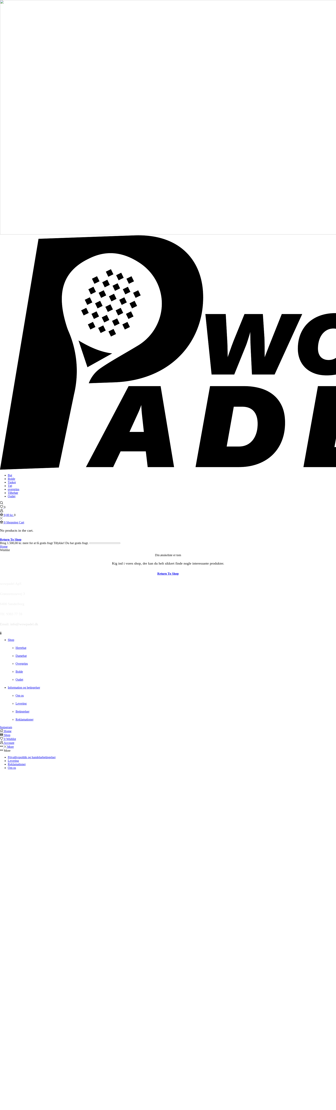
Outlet (11, 496)
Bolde (11, 478)
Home (4, 546)
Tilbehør (13, 492)
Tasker (12, 482)
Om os (12, 767)
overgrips (13, 489)
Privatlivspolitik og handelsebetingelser (32, 757)
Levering (13, 760)
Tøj (10, 485)
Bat (10, 475)
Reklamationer (17, 764)
